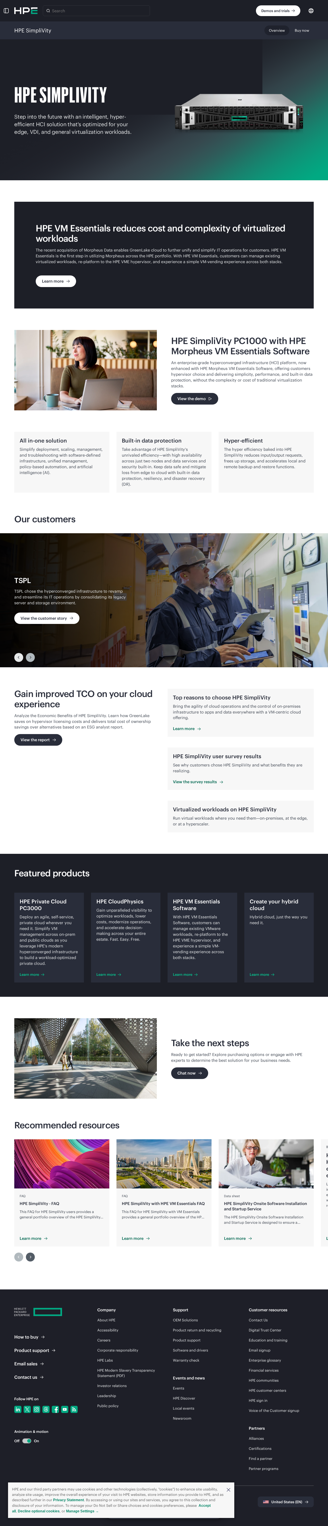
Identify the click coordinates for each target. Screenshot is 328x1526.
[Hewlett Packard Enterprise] (25, 10)
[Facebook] (55, 1409)
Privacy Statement (68, 1500)
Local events (183, 1408)
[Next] (30, 1257)
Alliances (256, 1438)
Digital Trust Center (265, 1330)
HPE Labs (105, 1360)
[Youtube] (64, 1409)
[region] (164, 600)
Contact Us (258, 1320)
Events (178, 1388)
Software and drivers (190, 1350)
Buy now (302, 30)
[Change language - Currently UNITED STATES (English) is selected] (311, 10)
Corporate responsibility (117, 1350)
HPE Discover (184, 1398)
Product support (187, 1340)
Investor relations (112, 1385)
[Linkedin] (17, 1409)
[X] (27, 1409)
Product (31, 1350)
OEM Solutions (185, 1320)
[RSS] (74, 1409)
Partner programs (263, 1468)
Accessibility (107, 1330)
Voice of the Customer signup (274, 1410)
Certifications (260, 1448)
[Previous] (18, 657)
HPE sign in (258, 1400)
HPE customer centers (267, 1390)
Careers (103, 1340)
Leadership (106, 1396)
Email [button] (25, 1363)
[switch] (24, 1441)
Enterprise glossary (265, 1360)
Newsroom (182, 1418)
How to (26, 1337)
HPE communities (264, 1380)
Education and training (268, 1340)
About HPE (106, 1320)
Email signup (259, 1350)
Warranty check (186, 1360)
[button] (228, 1489)
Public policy (107, 1406)
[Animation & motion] (26, 1440)
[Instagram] (36, 1409)
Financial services (264, 1370)
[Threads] (46, 1409)
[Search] (48, 10)
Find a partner (260, 1458)
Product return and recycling (197, 1330)
